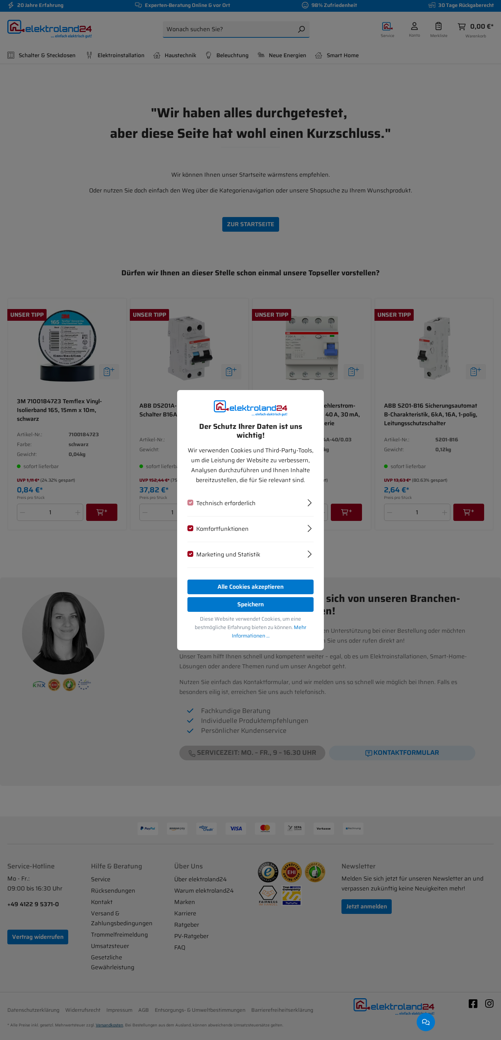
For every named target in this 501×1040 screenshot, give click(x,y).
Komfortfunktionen (222, 528)
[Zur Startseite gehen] (250, 408)
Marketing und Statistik (228, 554)
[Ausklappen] (310, 502)
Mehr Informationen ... (269, 631)
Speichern (250, 604)
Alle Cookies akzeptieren (250, 586)
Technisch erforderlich (226, 503)
